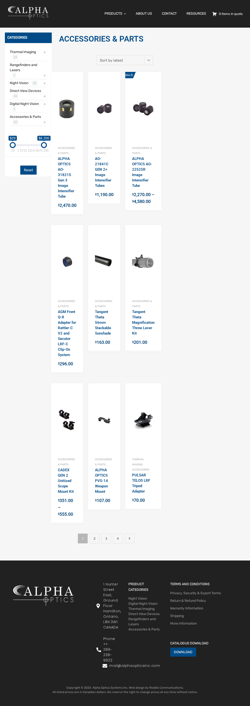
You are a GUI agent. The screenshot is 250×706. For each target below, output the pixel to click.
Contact (169, 13)
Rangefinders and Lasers (23, 67)
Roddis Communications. (166, 687)
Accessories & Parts (25, 117)
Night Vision (19, 83)
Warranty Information (186, 608)
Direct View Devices (25, 91)
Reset (28, 170)
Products (113, 13)
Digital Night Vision (24, 104)
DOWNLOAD (183, 652)
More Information (183, 623)
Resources (196, 13)
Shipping (177, 616)
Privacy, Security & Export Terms (195, 593)
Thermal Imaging (23, 52)
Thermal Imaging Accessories (140, 464)
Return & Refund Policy (188, 601)
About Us (144, 13)
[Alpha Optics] (28, 21)
